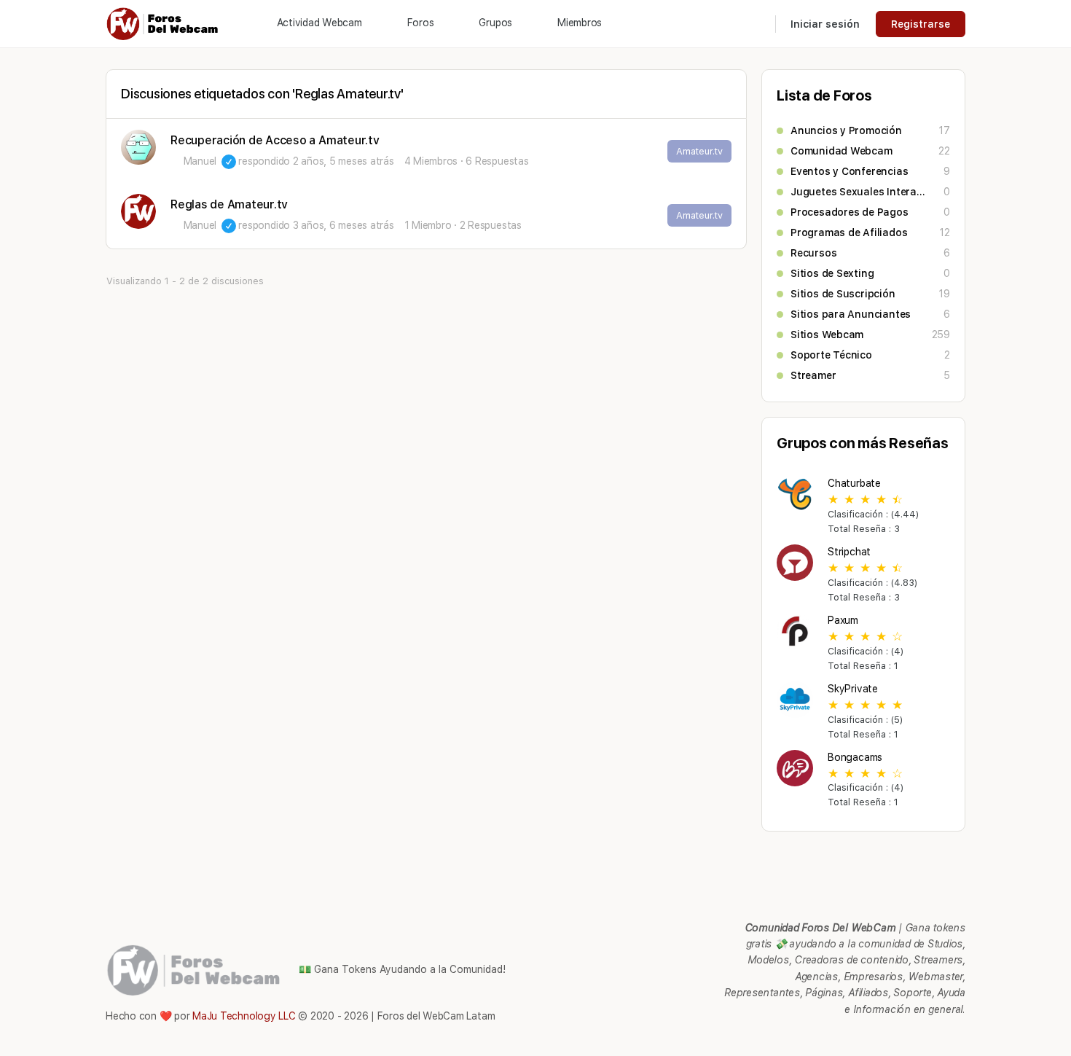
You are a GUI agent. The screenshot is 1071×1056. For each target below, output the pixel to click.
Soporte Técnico (831, 355)
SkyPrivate (853, 689)
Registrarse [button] (920, 24)
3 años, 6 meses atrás (343, 225)
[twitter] (930, 1038)
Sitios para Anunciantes (850, 314)
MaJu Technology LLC (243, 1016)
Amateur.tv (699, 151)
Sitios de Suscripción (842, 294)
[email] (851, 1038)
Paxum (843, 620)
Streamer (813, 375)
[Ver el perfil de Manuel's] (138, 211)
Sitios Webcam (826, 334)
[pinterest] (878, 1038)
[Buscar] (754, 24)
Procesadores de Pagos (849, 212)
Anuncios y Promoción (846, 130)
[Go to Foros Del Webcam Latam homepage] (163, 22)
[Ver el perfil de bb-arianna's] (138, 147)
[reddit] (904, 1038)
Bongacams (855, 757)
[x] (956, 1038)
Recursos (813, 253)
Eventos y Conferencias (849, 171)
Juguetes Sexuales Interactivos (859, 191)
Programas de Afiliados (848, 232)
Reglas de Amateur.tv (229, 204)
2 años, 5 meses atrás (343, 161)
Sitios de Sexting (832, 273)
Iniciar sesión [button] (825, 24)
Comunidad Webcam (841, 151)
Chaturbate (854, 483)
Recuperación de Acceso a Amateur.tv (275, 140)
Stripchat (849, 552)
